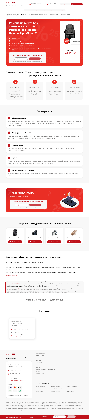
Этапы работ (21, 72)
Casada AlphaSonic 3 (56, 389)
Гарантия (37, 72)
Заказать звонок (77, 4)
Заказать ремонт (16, 241)
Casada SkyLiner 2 (71, 389)
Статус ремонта (65, 4)
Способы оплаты (40, 373)
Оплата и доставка (40, 355)
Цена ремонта (45, 10)
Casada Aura (70, 391)
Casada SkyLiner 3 (40, 386)
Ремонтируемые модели (42, 364)
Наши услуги (39, 367)
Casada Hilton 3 (39, 391)
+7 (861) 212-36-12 (53, 3)
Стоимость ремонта (40, 353)
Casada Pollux (39, 389)
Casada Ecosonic (55, 386)
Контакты (57, 10)
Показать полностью (11, 275)
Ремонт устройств (36, 10)
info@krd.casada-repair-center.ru (21, 329)
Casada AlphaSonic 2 (72, 386)
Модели (29, 72)
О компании (27, 10)
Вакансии (52, 10)
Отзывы (63, 10)
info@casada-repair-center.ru (17, 370)
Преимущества (11, 72)
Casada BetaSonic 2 (56, 391)
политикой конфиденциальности (37, 61)
